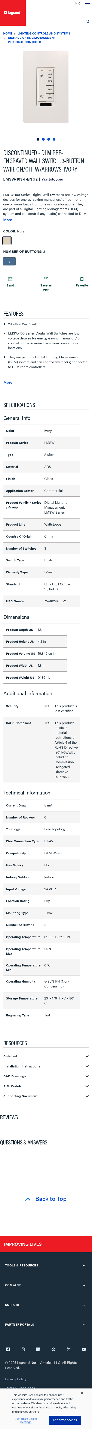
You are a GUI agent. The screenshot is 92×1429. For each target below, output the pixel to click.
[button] (88, 51)
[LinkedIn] (38, 1350)
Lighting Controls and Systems (44, 33)
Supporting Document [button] (20, 1096)
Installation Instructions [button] (21, 1066)
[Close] (82, 1393)
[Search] (88, 21)
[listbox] (46, 94)
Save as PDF (46, 287)
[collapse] (84, 1265)
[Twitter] (68, 1350)
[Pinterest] (53, 1350)
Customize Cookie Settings (26, 1420)
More (7, 219)
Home (7, 33)
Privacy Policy (15, 1379)
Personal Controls (24, 42)
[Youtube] (83, 1350)
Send (10, 285)
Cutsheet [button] (10, 1056)
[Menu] (87, 5)
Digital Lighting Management (32, 37)
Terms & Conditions (20, 1388)
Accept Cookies (65, 1420)
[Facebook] (7, 1350)
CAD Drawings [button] (14, 1076)
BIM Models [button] (12, 1086)
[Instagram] (22, 1350)
